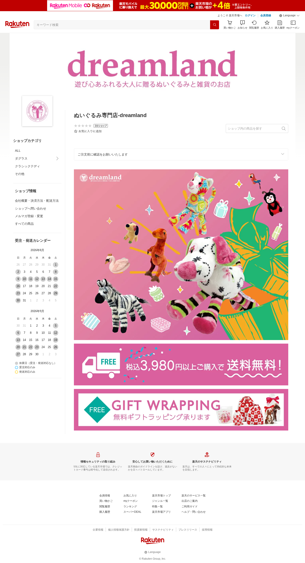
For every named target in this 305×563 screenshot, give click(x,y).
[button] (289, 15)
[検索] (214, 24)
